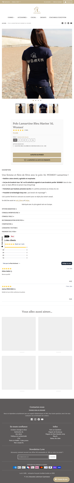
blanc (21, 200)
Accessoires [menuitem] (22, 17)
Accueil (4, 23)
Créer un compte (57, 2)
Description (6, 170)
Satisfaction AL (18, 432)
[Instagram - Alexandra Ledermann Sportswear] (65, 23)
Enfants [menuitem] (43, 17)
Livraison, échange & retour (19, 430)
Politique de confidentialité (19, 436)
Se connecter (47, 2)
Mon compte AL (19, 443)
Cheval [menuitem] (33, 17)
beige (27, 200)
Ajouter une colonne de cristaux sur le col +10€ (30, 146)
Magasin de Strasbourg (55, 432)
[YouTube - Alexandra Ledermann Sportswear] (71, 23)
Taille (20, 137)
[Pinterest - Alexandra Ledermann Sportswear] (68, 23)
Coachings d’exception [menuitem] (57, 17)
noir (17, 200)
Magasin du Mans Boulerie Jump (55, 434)
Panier (69, 2)
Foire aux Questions (55, 430)
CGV (18, 438)
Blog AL (55, 436)
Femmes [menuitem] (10, 17)
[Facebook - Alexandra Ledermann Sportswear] (62, 23)
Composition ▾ (7, 224)
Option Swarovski (18, 144)
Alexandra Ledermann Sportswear (39, 477)
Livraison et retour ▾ (9, 228)
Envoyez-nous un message (37, 410)
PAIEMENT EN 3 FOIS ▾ (9, 231)
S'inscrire (52, 457)
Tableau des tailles (22, 137)
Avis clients (19, 434)
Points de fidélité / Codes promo (18, 440)
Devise (14, 2)
